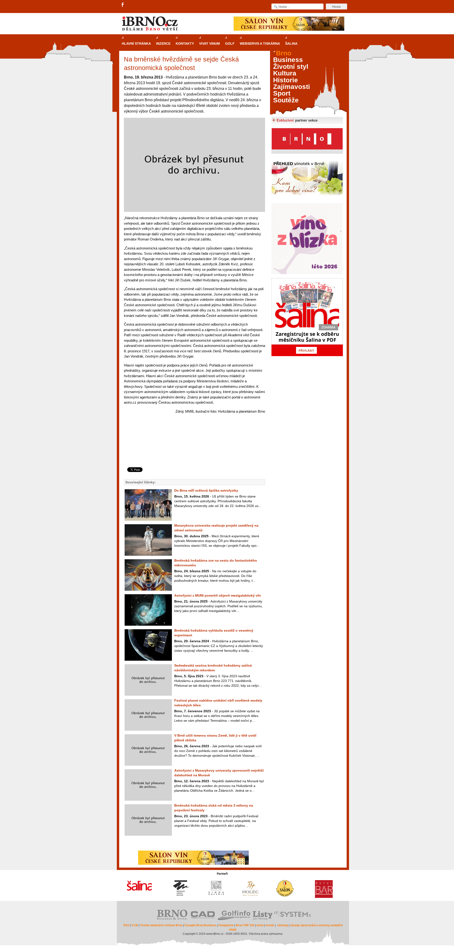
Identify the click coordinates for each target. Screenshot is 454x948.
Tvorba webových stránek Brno (161, 925)
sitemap (282, 925)
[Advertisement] (193, 448)
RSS (126, 925)
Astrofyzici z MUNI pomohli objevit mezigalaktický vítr (217, 595)
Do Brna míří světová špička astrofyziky (206, 490)
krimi (260, 925)
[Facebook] (123, 5)
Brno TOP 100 (245, 925)
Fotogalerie (226, 925)
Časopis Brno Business (200, 925)
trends (270, 925)
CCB (134, 925)
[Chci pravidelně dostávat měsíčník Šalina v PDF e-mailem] (307, 317)
